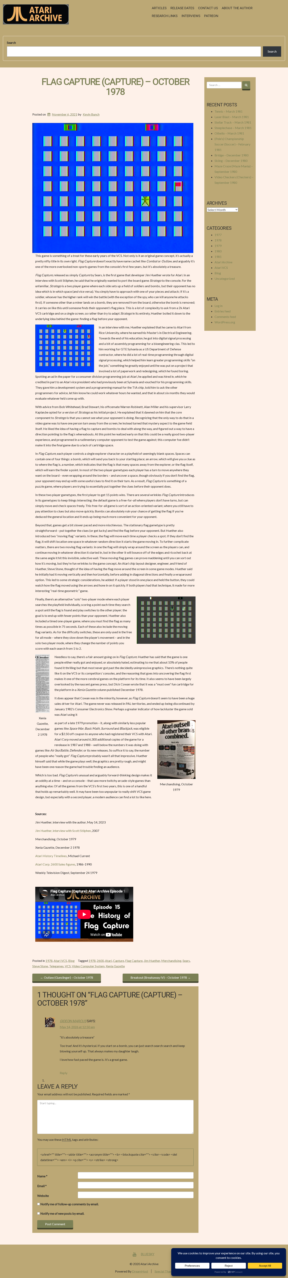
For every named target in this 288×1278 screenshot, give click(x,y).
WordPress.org (225, 322)
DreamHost (140, 1271)
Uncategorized (225, 278)
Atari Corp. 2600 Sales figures (55, 864)
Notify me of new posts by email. (62, 1213)
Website (43, 1195)
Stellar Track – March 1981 (233, 122)
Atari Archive (223, 262)
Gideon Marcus (73, 1021)
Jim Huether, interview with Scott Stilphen (63, 830)
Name (42, 1176)
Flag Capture (134, 960)
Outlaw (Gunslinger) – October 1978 (66, 977)
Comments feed (225, 316)
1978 (49, 960)
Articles (159, 8)
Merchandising (171, 960)
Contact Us (208, 8)
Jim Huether (152, 960)
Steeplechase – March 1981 (233, 128)
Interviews (190, 15)
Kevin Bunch (91, 114)
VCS (68, 966)
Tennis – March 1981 (229, 111)
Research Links (165, 15)
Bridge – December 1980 (231, 155)
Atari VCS (60, 960)
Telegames (56, 966)
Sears (186, 960)
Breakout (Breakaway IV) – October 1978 (160, 977)
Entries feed (223, 311)
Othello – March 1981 (229, 133)
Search (11, 42)
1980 (218, 251)
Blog (71, 960)
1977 (218, 235)
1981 (218, 256)
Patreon (211, 15)
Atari (108, 960)
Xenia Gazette (115, 966)
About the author (237, 8)
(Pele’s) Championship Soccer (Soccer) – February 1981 (232, 144)
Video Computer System (88, 966)
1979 (218, 246)
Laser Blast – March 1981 (232, 117)
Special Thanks (165, 1271)
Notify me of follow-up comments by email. (69, 1204)
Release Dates (182, 8)
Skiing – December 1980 (231, 160)
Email (42, 1186)
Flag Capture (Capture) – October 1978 (115, 87)
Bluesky (147, 1254)
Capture (118, 960)
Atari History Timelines (51, 856)
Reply (63, 1073)
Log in (219, 306)
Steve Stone (40, 966)
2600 (100, 960)
